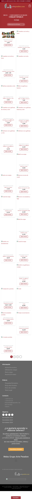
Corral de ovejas (8, 210)
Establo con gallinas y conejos (23, 279)
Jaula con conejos (8, 187)
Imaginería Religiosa (24, 486)
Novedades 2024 (7, 417)
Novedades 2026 (7, 422)
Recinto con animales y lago (24, 210)
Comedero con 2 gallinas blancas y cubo (24, 121)
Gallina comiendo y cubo (8, 98)
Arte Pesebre (15, 486)
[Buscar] (27, 6)
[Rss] (9, 415)
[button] (16, 460)
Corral (24, 304)
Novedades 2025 (7, 420)
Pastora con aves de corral (24, 188)
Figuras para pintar (17, 487)
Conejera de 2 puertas (8, 303)
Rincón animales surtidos (8, 319)
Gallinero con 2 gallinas (24, 145)
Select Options (8, 45)
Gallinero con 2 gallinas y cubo (8, 147)
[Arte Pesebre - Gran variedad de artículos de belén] (14, 6)
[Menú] (2, 6)
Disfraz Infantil (8, 487)
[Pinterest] (12, 415)
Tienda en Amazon (16, 488)
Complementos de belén (18, 15)
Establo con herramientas (8, 256)
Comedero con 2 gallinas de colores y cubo (8, 120)
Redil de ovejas (24, 232)
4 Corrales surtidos (8, 347)
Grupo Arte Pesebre (6, 486)
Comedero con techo (23, 77)
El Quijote (25, 487)
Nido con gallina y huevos (23, 98)
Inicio (5, 15)
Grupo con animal (8, 41)
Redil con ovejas (23, 166)
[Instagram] (6, 415)
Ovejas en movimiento (24, 328)
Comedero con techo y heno (24, 47)
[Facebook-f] (3, 415)
